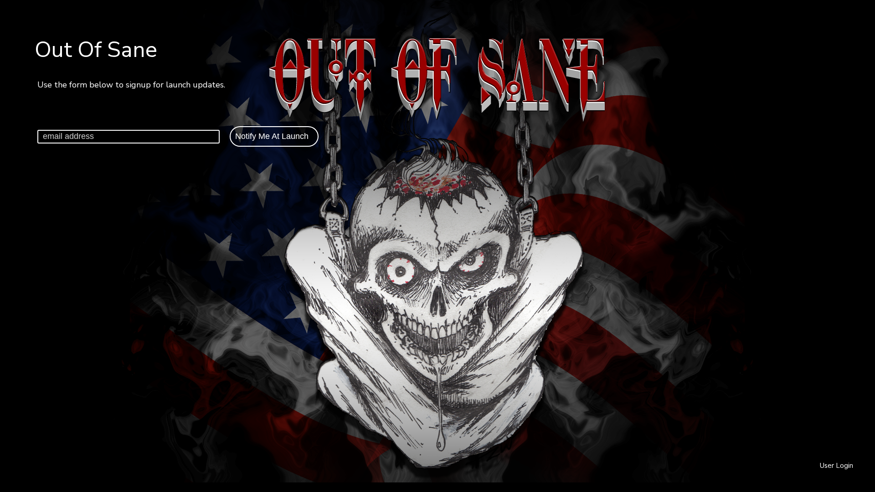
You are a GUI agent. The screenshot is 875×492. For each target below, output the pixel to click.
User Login (836, 465)
